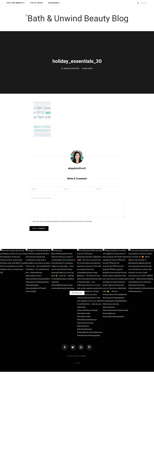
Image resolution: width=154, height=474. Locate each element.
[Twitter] (73, 347)
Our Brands (53, 3)
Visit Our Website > (16, 3)
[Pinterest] (20, 123)
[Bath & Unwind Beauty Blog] (77, 18)
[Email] (20, 129)
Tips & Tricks (36, 3)
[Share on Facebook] (20, 110)
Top (78, 363)
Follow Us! (78, 293)
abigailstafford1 (72, 68)
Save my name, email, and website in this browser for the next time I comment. (62, 221)
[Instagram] (81, 347)
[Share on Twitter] (20, 116)
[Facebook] (65, 347)
